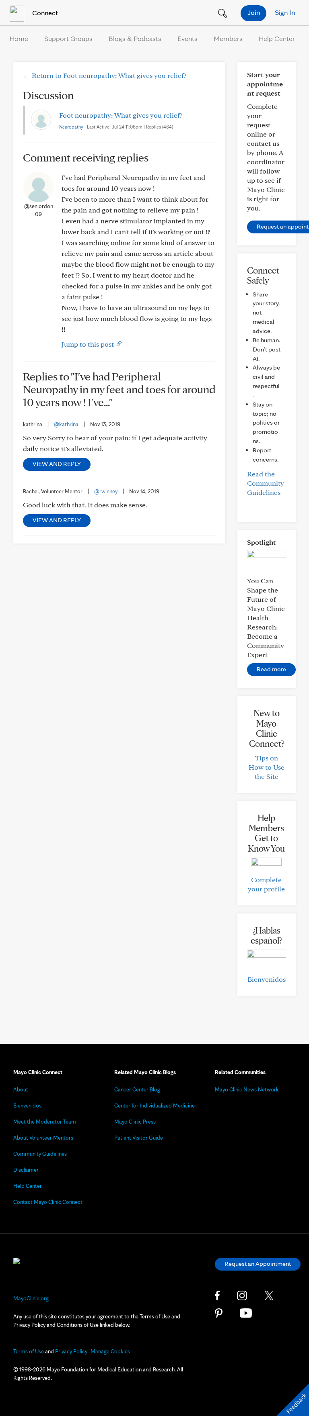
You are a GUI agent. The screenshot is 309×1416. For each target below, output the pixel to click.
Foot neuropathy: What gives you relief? (120, 115)
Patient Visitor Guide (138, 1137)
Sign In (285, 12)
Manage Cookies (110, 1351)
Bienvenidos (266, 979)
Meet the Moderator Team (44, 1121)
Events (187, 38)
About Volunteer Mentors (43, 1137)
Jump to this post (88, 344)
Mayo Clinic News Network (247, 1089)
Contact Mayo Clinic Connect (47, 1202)
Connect (44, 12)
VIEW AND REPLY (57, 464)
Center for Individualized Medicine (154, 1105)
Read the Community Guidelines (265, 483)
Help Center (277, 38)
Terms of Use (28, 1351)
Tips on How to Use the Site (266, 767)
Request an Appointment (258, 1263)
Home (19, 38)
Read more (271, 669)
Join (253, 12)
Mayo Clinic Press (135, 1121)
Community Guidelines (40, 1153)
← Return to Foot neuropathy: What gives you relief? (104, 75)
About (20, 1089)
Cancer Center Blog (137, 1089)
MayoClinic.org (31, 1298)
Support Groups (68, 38)
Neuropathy (71, 127)
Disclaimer (26, 1170)
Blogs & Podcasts (135, 38)
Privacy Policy (71, 1351)
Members (228, 38)
